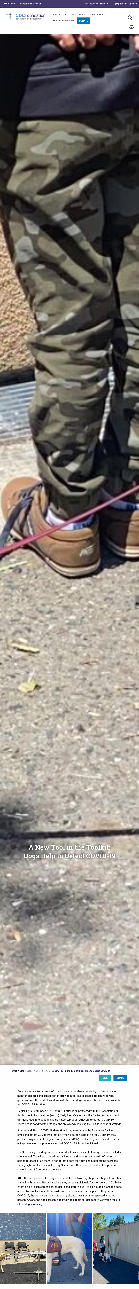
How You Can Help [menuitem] (63, 21)
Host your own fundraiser (96, 3)
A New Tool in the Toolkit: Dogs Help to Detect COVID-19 (81, 1071)
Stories (46, 1071)
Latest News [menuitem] (97, 15)
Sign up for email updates (125, 3)
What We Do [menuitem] (78, 15)
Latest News (33, 1071)
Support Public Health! (30, 3)
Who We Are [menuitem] (59, 15)
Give (105, 1078)
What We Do (18, 1071)
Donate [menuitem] (83, 20)
